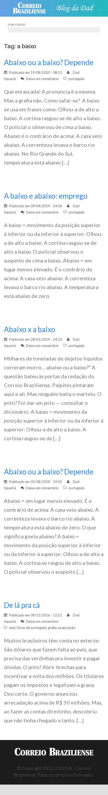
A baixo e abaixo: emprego (46, 195)
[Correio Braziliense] (31, 8)
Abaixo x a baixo (29, 329)
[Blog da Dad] (76, 8)
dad (12, 628)
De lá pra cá (22, 605)
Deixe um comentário (42, 79)
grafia (52, 628)
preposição (66, 628)
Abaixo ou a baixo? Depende (49, 62)
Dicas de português (31, 628)
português (76, 79)
